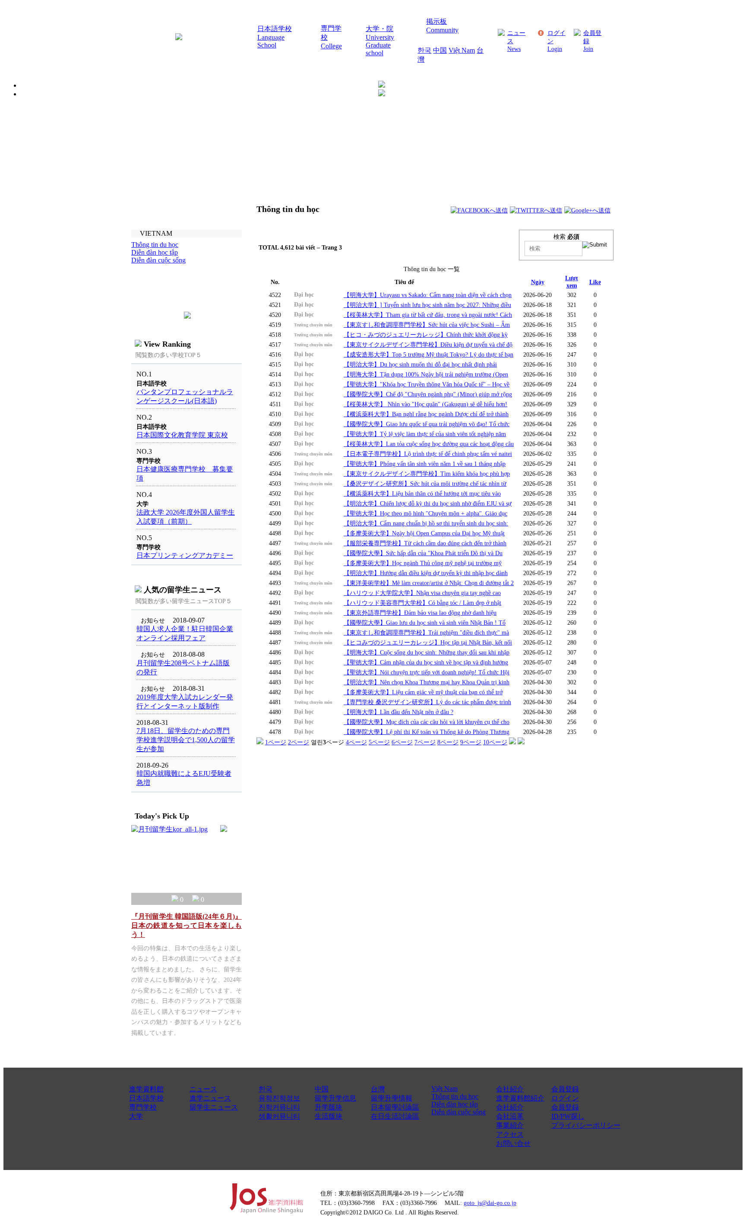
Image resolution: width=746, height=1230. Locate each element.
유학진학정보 (279, 1098)
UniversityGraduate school (380, 45)
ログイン (565, 1098)
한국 (424, 50)
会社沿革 (510, 1116)
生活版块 (328, 1116)
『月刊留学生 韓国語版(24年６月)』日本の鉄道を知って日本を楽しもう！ (186, 925)
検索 (566, 236)
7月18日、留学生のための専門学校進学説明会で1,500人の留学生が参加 (185, 740)
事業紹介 (510, 1125)
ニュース (203, 1089)
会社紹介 (510, 1089)
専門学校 (143, 1107)
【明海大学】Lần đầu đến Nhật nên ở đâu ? (398, 711)
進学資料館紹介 (520, 1098)
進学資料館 (146, 1089)
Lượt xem (571, 282)
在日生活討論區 (395, 1116)
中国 (440, 50)
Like (595, 281)
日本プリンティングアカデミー (184, 555)
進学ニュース (210, 1098)
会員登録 (565, 1089)
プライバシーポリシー (585, 1125)
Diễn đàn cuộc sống (458, 1112)
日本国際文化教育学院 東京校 (182, 435)
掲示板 (436, 21)
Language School (270, 41)
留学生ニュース (214, 1107)
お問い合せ (513, 1143)
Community (442, 30)
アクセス (510, 1134)
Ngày (537, 281)
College (331, 46)
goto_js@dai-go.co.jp (490, 1202)
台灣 (378, 1089)
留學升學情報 (391, 1098)
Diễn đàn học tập (454, 1104)
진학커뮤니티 (279, 1107)
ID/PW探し (568, 1116)
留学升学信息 (335, 1098)
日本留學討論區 (395, 1107)
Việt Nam (462, 50)
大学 (136, 1116)
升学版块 (328, 1107)
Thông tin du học (454, 1096)
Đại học (304, 294)
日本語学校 (274, 28)
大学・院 (379, 28)
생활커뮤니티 (279, 1116)
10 (495, 742)
